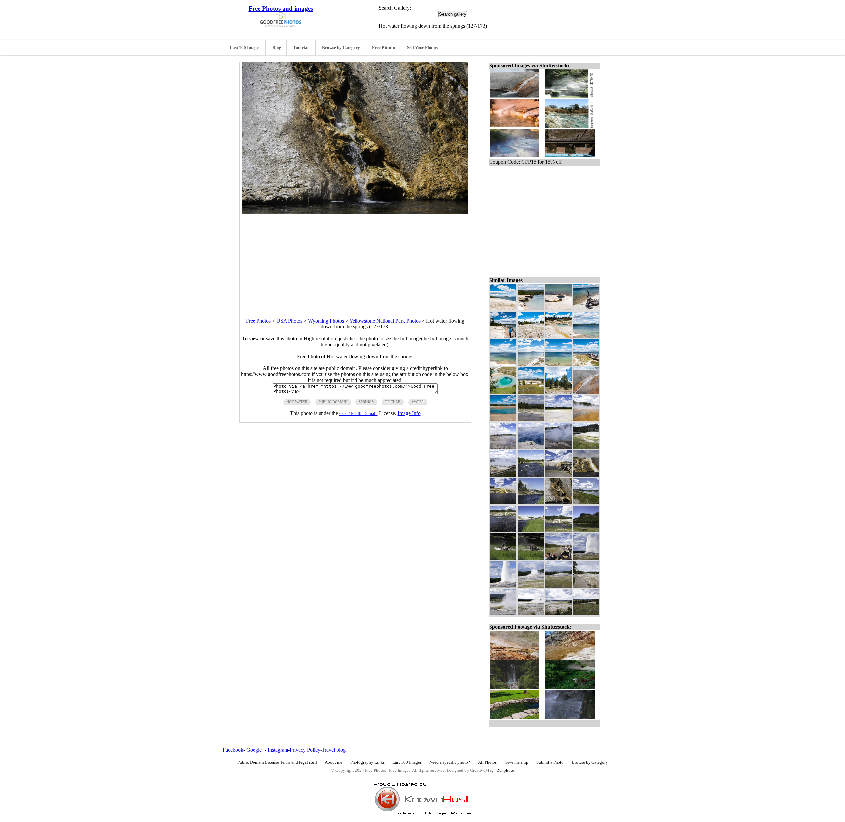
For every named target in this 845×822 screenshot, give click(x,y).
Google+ (255, 750)
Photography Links (367, 762)
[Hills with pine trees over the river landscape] (503, 530)
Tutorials (301, 47)
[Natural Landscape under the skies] (558, 530)
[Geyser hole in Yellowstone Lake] (558, 308)
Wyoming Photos (326, 321)
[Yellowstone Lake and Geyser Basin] (531, 391)
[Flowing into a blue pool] (558, 336)
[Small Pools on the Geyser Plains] (531, 336)
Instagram (278, 750)
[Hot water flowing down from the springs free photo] (355, 212)
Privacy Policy (305, 750)
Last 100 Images (245, 47)
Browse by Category (341, 47)
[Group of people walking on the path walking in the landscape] (586, 502)
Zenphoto (505, 770)
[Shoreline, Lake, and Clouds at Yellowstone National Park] (503, 308)
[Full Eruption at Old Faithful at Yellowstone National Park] (503, 586)
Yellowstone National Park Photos (385, 321)
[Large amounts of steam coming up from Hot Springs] (503, 475)
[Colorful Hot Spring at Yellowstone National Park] (503, 419)
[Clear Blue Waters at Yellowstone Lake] (586, 336)
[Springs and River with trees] (531, 419)
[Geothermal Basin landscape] (558, 613)
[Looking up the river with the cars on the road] (531, 530)
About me (333, 762)
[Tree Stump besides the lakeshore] (586, 308)
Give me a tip (516, 762)
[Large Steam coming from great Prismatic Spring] (558, 447)
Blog (276, 47)
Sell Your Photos (422, 47)
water (418, 402)
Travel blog (334, 750)
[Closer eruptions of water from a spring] (503, 613)
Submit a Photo (550, 762)
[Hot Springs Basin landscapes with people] (586, 447)
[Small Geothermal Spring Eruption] (531, 613)
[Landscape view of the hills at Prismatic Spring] (586, 613)
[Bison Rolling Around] (503, 558)
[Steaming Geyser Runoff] (586, 391)
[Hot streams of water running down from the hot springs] (503, 502)
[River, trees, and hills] (586, 530)
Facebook (233, 750)
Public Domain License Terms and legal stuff (277, 762)
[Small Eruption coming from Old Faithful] (531, 586)
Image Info (409, 413)
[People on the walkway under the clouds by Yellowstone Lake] (503, 336)
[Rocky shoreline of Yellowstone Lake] (531, 308)
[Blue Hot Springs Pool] (503, 391)
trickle (392, 402)
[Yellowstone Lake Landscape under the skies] (558, 364)
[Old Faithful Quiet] (558, 586)
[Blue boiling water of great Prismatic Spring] (531, 447)
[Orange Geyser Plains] (586, 419)
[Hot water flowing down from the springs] (558, 502)
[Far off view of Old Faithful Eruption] (586, 558)
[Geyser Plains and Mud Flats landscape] (503, 447)
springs (366, 402)
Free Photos (258, 321)
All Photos (487, 762)
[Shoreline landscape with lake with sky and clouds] (531, 364)
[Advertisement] (355, 260)
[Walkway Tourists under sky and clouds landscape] (586, 364)
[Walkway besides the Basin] (586, 586)
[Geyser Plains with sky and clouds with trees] (558, 419)
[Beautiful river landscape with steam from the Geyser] (531, 502)
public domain (333, 402)
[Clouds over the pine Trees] (558, 391)
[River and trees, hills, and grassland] (531, 475)
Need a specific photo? (449, 762)
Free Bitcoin (383, 47)
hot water (297, 402)
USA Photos (289, 321)
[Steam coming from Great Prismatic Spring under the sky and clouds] (558, 475)
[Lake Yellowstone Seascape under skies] (503, 364)
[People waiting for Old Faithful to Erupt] (558, 558)
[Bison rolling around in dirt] (531, 558)
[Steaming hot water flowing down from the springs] (586, 475)
